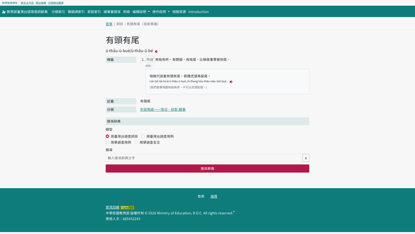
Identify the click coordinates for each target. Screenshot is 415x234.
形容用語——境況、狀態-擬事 (163, 109)
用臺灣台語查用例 (160, 136)
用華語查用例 (121, 142)
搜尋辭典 (207, 168)
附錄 (126, 11)
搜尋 (109, 149)
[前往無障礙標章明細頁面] (127, 207)
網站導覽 (41, 3)
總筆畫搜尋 (112, 11)
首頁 (109, 23)
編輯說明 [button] (140, 11)
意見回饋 (112, 207)
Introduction (199, 11)
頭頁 (214, 196)
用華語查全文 (150, 142)
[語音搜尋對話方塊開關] (305, 158)
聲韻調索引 (76, 11)
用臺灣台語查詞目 (124, 136)
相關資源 (179, 11)
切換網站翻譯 (56, 3)
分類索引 (58, 11)
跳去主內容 (27, 3)
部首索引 (94, 11)
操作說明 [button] (159, 11)
